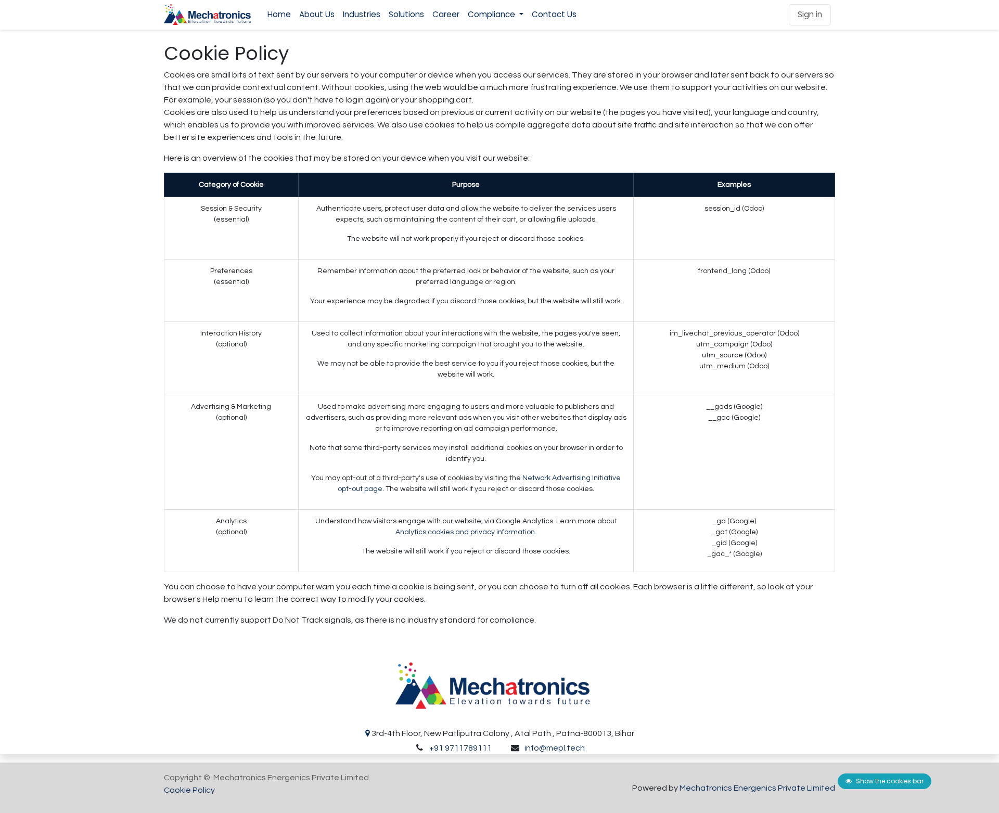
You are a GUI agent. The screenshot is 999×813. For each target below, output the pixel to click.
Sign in (810, 14)
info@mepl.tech (554, 748)
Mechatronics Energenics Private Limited (757, 788)
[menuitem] (279, 15)
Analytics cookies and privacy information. (465, 532)
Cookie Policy (189, 790)
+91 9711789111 (460, 748)
